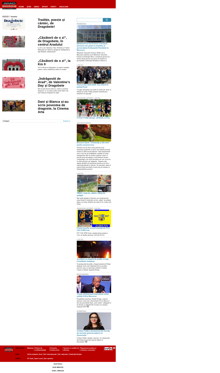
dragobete (14, 16)
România (81, 24)
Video (36, 7)
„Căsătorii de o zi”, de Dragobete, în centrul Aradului (52, 41)
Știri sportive (48, 358)
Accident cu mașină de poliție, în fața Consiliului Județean (93, 260)
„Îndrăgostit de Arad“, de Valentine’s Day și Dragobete (54, 82)
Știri (17, 354)
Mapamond (83, 274)
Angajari (63, 7)
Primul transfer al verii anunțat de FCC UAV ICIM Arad (93, 229)
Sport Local (38, 358)
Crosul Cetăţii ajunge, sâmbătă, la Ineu (93, 118)
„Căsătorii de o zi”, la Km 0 (54, 62)
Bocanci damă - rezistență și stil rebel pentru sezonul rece (93, 144)
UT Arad (30, 358)
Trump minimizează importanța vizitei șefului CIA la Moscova (93, 295)
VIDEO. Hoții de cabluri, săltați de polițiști (91, 194)
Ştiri (29, 7)
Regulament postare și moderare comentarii (88, 349)
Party (53, 7)
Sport (45, 7)
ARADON (5, 16)
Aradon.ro (19, 348)
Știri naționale (63, 354)
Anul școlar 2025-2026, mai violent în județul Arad (92, 86)
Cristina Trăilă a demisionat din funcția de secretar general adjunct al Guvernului (93, 333)
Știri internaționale (49, 354)
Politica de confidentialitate (40, 349)
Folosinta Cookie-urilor (54, 349)
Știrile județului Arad (34, 354)
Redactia (30, 348)
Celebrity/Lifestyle (75, 354)
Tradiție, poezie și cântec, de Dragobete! (51, 23)
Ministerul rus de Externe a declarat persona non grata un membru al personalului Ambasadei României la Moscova (93, 47)
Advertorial (84, 123)
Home (21, 7)
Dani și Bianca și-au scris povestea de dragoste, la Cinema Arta (53, 107)
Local (80, 65)
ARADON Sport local (89, 98)
